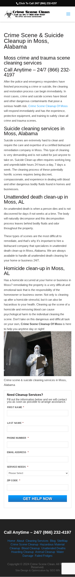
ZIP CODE (13, 480)
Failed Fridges (43, 555)
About (20, 540)
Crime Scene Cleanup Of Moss (48, 106)
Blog (53, 540)
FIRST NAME (15, 407)
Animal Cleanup (45, 551)
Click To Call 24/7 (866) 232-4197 (38, 3)
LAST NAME (15, 423)
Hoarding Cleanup (22, 551)
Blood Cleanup (31, 548)
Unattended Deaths (53, 548)
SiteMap (62, 540)
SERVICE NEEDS (17, 467)
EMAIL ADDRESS (18, 452)
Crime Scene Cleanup (24, 544)
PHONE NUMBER (18, 438)
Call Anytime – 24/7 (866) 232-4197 (37, 532)
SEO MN (55, 570)
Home (11, 540)
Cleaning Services (37, 540)
